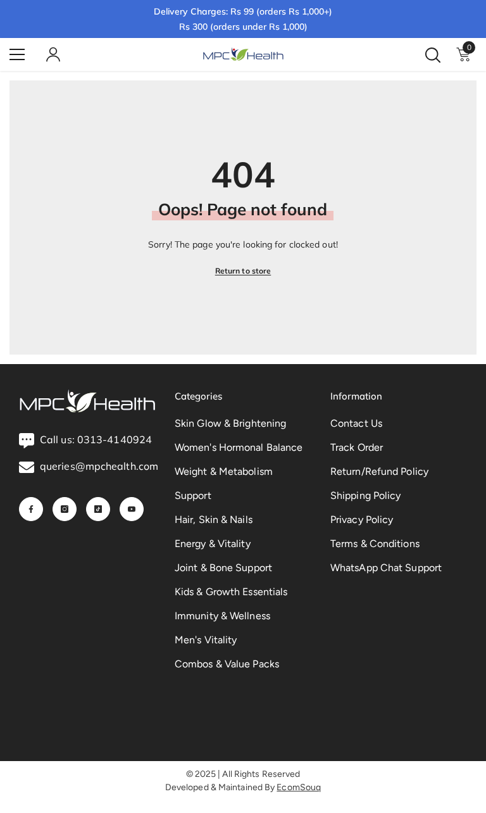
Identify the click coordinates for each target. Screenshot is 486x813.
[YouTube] (132, 509)
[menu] (17, 54)
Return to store (243, 270)
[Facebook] (31, 509)
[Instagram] (65, 509)
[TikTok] (98, 509)
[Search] (432, 55)
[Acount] (53, 54)
